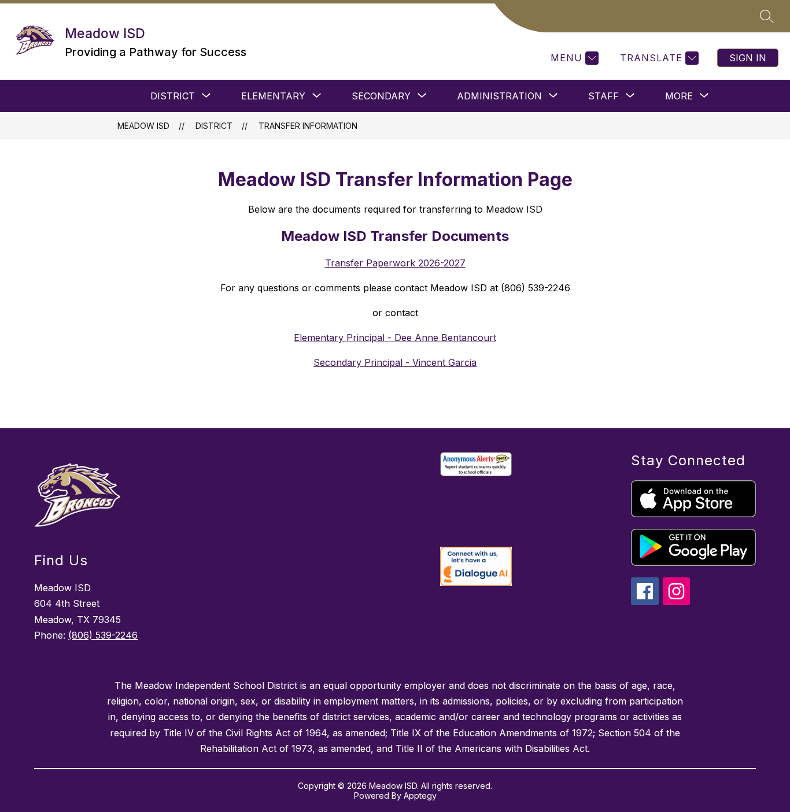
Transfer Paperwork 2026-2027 (395, 263)
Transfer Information (308, 126)
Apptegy (420, 795)
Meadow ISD (143, 126)
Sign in (747, 58)
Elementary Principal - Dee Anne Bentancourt (395, 337)
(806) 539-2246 (103, 635)
